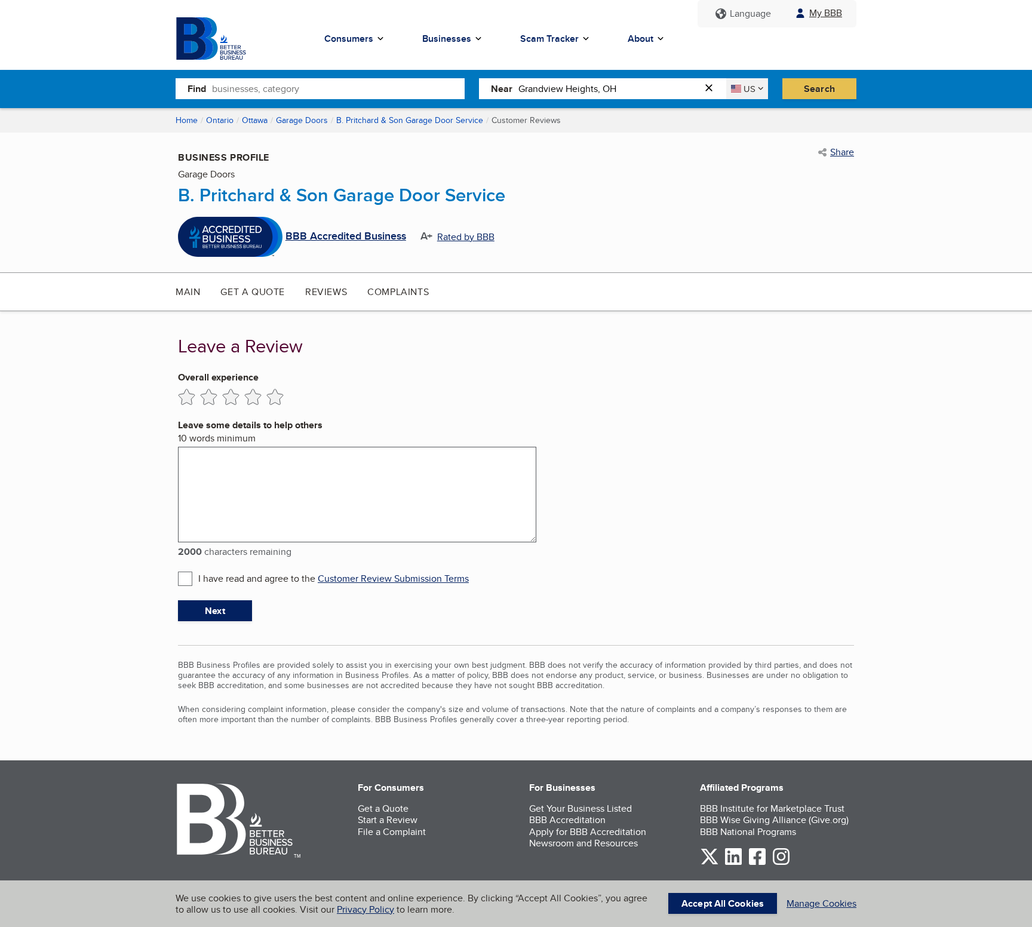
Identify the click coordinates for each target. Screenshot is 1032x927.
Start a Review (387, 820)
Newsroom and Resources (583, 843)
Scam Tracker (549, 38)
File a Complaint (392, 832)
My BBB (825, 13)
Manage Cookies (821, 903)
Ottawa (255, 120)
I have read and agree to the (333, 578)
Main (188, 292)
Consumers (348, 38)
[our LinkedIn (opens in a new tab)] (733, 863)
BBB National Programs (748, 832)
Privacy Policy (365, 909)
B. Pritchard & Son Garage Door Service (409, 120)
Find (197, 89)
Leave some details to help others (250, 425)
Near (501, 89)
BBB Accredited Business (345, 236)
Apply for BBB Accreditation (587, 832)
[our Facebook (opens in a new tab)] (757, 863)
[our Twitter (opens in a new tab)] (709, 863)
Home (187, 120)
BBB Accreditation (567, 820)
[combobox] (338, 88)
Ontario (220, 120)
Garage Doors (302, 120)
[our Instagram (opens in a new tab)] (781, 863)
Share (842, 152)
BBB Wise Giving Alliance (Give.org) (774, 820)
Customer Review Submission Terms (393, 578)
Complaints (398, 292)
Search (819, 89)
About (640, 38)
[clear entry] (712, 88)
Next (215, 611)
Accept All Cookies (722, 903)
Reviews (326, 292)
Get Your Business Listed (580, 808)
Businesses (446, 38)
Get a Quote (252, 292)
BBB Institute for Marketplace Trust (772, 808)
